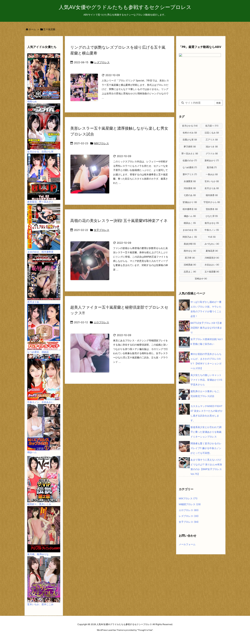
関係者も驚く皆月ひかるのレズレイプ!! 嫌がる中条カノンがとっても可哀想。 (206, 448)
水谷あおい (212, 264)
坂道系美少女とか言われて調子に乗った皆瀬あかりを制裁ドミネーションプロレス (206, 432)
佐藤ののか (190, 160)
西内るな (190, 250)
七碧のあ (190, 195)
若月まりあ (212, 188)
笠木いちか (212, 181)
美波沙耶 (190, 243)
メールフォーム (187, 544)
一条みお (212, 174)
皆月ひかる (190, 125)
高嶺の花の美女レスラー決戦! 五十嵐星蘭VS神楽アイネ (119, 220)
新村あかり (212, 160)
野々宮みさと (190, 153)
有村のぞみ (190, 132)
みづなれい (212, 243)
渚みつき (212, 146)
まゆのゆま (190, 230)
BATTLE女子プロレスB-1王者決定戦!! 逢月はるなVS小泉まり (206, 327)
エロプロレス (101, 322)
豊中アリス (190, 174)
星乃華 (190, 257)
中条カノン (212, 230)
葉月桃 (212, 167)
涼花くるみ (212, 132)
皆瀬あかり (190, 202)
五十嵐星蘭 (212, 271)
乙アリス (212, 139)
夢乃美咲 (190, 146)
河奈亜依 (190, 188)
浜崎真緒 (190, 264)
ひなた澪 (212, 216)
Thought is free (145, 630)
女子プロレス (101, 229)
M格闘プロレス (190, 504)
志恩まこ (190, 271)
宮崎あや (201, 278)
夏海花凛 (212, 250)
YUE (212, 236)
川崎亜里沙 (212, 257)
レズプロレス (102, 62)
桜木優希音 (190, 209)
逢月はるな (212, 223)
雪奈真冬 (212, 209)
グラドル (212, 153)
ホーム (32, 29)
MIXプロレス (101, 143)
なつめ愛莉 (190, 167)
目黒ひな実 (190, 139)
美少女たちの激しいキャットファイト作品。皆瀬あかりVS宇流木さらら (206, 380)
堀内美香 (212, 195)
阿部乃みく (190, 236)
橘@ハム (190, 216)
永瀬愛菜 (190, 181)
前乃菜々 (211, 125)
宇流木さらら (212, 202)
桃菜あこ (190, 223)
